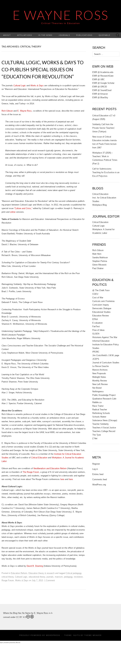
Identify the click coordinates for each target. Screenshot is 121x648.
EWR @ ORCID (99, 86)
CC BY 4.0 (21, 617)
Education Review (100, 315)
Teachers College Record (103, 431)
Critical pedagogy (73, 573)
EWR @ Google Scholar (103, 83)
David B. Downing (35, 566)
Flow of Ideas (98, 330)
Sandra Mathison (100, 257)
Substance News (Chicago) (104, 420)
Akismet (18, 642)
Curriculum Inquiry (100, 305)
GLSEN (95, 333)
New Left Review (100, 384)
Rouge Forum (8, 580)
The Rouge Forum (31, 472)
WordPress (53, 635)
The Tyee (96, 435)
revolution (78, 577)
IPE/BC (95, 352)
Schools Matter (99, 417)
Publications (84, 35)
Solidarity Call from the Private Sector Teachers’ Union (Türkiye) (103, 128)
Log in (95, 469)
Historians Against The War (104, 337)
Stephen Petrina (99, 261)
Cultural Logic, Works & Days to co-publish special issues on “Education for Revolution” (43, 69)
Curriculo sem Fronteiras (103, 301)
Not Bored (96, 388)
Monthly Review (99, 380)
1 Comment (49, 580)
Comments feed (99, 479)
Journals (64, 35)
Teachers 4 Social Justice (104, 427)
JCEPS (95, 359)
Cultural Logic (21, 577)
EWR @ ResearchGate (102, 76)
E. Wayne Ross (24, 111)
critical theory (8, 577)
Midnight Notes (99, 377)
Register (96, 464)
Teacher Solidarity (100, 424)
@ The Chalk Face (100, 290)
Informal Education (100, 341)
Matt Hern (96, 254)
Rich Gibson (7, 111)
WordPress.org (99, 484)
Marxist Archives (100, 370)
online (12, 212)
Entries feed (97, 474)
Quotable (104, 35)
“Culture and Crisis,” (23, 208)
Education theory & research (42, 573)
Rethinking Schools (101, 413)
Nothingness (98, 391)
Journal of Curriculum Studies (105, 362)
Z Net (94, 438)
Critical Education (100, 194)
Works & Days (21, 580)
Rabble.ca (96, 402)
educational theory (37, 577)
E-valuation (97, 323)
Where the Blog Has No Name (17, 613)
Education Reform (19, 573)
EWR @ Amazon (100, 94)
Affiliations (24, 35)
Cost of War (97, 297)
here (62, 479)
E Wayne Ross (61, 14)
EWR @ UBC (98, 79)
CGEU (95, 294)
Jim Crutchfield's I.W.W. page (105, 355)
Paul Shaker (98, 268)
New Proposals (99, 373)
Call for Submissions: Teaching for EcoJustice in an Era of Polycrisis (105, 172)
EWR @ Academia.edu (102, 72)
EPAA (95, 319)
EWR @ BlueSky (100, 97)
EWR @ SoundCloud (101, 90)
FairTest (96, 326)
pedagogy (68, 577)
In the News (45, 35)
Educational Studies (101, 312)
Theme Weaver (93, 635)
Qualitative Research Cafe (104, 399)
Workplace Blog (99, 205)
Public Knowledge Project (104, 395)
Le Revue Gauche (100, 366)
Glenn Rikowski (99, 265)
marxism (59, 577)
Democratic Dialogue (101, 308)
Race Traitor (98, 406)
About (7, 35)
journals (50, 577)
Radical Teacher (99, 409)
